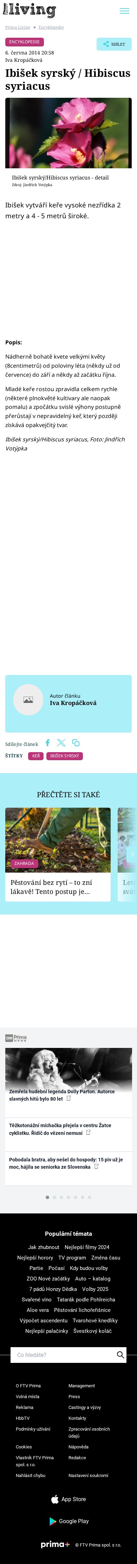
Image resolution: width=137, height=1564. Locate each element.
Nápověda (78, 1446)
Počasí (56, 1268)
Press (74, 1396)
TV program (72, 1258)
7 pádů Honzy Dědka (53, 1289)
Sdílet (111, 46)
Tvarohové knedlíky (95, 1320)
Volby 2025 (95, 1289)
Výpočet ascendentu (43, 1320)
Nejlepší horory (35, 1258)
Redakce (77, 1457)
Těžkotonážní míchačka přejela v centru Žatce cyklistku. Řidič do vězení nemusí (60, 1129)
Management (81, 1385)
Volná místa (27, 1396)
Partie (36, 1268)
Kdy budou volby (89, 1268)
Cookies (24, 1446)
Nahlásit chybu (30, 1475)
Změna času (105, 1258)
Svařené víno (37, 1300)
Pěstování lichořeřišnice (82, 1310)
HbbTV (23, 1418)
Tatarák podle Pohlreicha (86, 1300)
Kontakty (77, 1418)
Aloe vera (38, 1310)
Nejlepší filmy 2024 (87, 1247)
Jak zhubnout (43, 1247)
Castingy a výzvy (84, 1407)
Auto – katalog (92, 1279)
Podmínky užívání (33, 1429)
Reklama (24, 1407)
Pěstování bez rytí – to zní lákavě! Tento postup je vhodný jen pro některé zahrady (51, 887)
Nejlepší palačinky (46, 1331)
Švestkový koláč (92, 1331)
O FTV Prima (28, 1385)
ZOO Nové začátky (48, 1279)
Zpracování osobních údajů (89, 1432)
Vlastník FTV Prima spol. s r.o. (35, 1461)
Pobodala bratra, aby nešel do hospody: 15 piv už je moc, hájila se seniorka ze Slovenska (66, 1163)
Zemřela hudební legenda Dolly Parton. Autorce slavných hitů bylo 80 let (62, 1095)
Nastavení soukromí (88, 1475)
